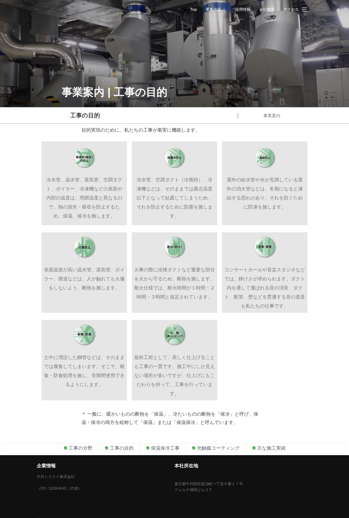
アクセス (291, 9)
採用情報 (242, 9)
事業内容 (213, 9)
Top (193, 9)
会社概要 (266, 9)
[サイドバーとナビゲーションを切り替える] (306, 9)
